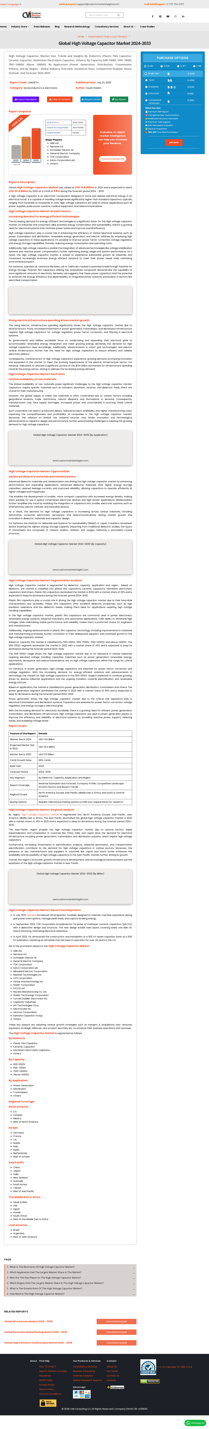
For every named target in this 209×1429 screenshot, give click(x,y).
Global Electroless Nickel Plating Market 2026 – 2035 (35, 1332)
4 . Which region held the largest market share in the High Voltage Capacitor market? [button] (55, 1283)
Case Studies (147, 26)
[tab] (70, 1267)
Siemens (31, 915)
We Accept (79, 1387)
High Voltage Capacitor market (40, 814)
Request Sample (93, 99)
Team (152, 80)
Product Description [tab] (27, 99)
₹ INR (199, 66)
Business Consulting (84, 1371)
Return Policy (46, 1389)
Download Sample (116, 1321)
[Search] (118, 15)
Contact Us (113, 1375)
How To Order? (47, 1366)
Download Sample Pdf (112, 158)
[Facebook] (152, 16)
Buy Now (174, 142)
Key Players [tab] (120, 99)
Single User (153, 73)
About (33, 1361)
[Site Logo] (37, 17)
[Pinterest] (160, 16)
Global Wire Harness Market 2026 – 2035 (28, 1321)
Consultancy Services (107, 26)
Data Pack (154, 93)
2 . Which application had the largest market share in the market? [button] (44, 1272)
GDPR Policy (46, 1380)
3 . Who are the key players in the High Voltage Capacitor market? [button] (44, 1277)
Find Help (44, 1361)
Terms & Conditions (50, 1393)
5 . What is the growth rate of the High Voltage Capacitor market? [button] (44, 1288)
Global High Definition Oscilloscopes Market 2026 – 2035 (38, 1342)
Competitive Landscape (155, 101)
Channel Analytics (83, 1375)
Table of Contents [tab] (61, 99)
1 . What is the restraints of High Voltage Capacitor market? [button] (41, 1266)
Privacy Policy (47, 1384)
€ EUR (167, 66)
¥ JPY (183, 66)
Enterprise (154, 86)
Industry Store (19, 26)
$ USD (150, 66)
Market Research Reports (87, 1380)
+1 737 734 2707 (175, 4)
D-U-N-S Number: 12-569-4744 (174, 1367)
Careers (111, 1380)
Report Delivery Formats (53, 1371)
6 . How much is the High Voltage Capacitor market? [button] (36, 1293)
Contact (111, 1361)
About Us (128, 26)
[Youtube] (167, 16)
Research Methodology (77, 26)
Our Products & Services (87, 1361)
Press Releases (42, 26)
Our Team (112, 1371)
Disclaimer (45, 1375)
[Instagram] (175, 16)
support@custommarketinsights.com (98, 4)
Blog (57, 26)
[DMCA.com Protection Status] (171, 1381)
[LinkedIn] (183, 16)
